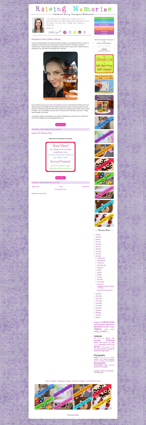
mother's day (110, 344)
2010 (97, 308)
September (100, 265)
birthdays (97, 340)
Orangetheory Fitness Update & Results (46, 39)
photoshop (111, 365)
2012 (97, 303)
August (99, 267)
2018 (97, 254)
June (98, 272)
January (99, 284)
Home (61, 186)
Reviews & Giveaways (56, 129)
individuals (111, 359)
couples (96, 359)
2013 (97, 301)
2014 (97, 298)
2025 (97, 237)
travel (103, 331)
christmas (110, 340)
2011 (97, 305)
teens (100, 367)
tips (100, 331)
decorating (97, 324)
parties (97, 346)
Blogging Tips (98, 322)
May (98, 275)
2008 (97, 313)
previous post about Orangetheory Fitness (54, 105)
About (104, 18)
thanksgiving (110, 349)
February (100, 282)
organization (110, 324)
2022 (97, 244)
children (112, 357)
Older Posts (85, 186)
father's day (106, 342)
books (111, 322)
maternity (96, 361)
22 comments (35, 129)
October (99, 263)
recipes (111, 327)
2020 (97, 249)
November (100, 260)
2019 (97, 251)
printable (105, 327)
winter (107, 351)
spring (98, 349)
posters (96, 367)
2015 (97, 296)
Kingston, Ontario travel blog (103, 371)
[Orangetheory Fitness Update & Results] (60, 123)
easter (96, 342)
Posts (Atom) (43, 193)
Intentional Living (104, 29)
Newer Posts (35, 186)
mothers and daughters (107, 361)
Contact (104, 33)
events (100, 359)
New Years (97, 338)
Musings (104, 31)
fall (100, 342)
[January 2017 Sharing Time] (60, 177)
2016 (97, 294)
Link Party (75, 381)
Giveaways (82, 381)
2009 (97, 310)
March (99, 279)
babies (96, 357)
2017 (97, 256)
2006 (97, 317)
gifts (103, 324)
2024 (97, 239)
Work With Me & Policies (93, 381)
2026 (97, 235)
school (106, 329)
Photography (104, 25)
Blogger (76, 415)
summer (104, 349)
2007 (97, 315)
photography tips (100, 365)
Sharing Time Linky (54, 182)
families (105, 359)
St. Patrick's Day (109, 338)
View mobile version (60, 189)
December (100, 258)
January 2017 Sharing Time (42, 133)
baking (105, 322)
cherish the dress (104, 357)
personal (98, 326)
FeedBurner (107, 51)
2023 (97, 242)
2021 (97, 246)
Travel (104, 22)
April (98, 277)
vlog (108, 331)
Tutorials (104, 20)
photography (99, 363)
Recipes (104, 27)
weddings (105, 367)
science (112, 329)
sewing (96, 331)
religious (97, 329)
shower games (105, 347)
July (98, 270)
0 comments (35, 182)
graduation (96, 344)
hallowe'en (103, 345)
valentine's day (99, 351)
